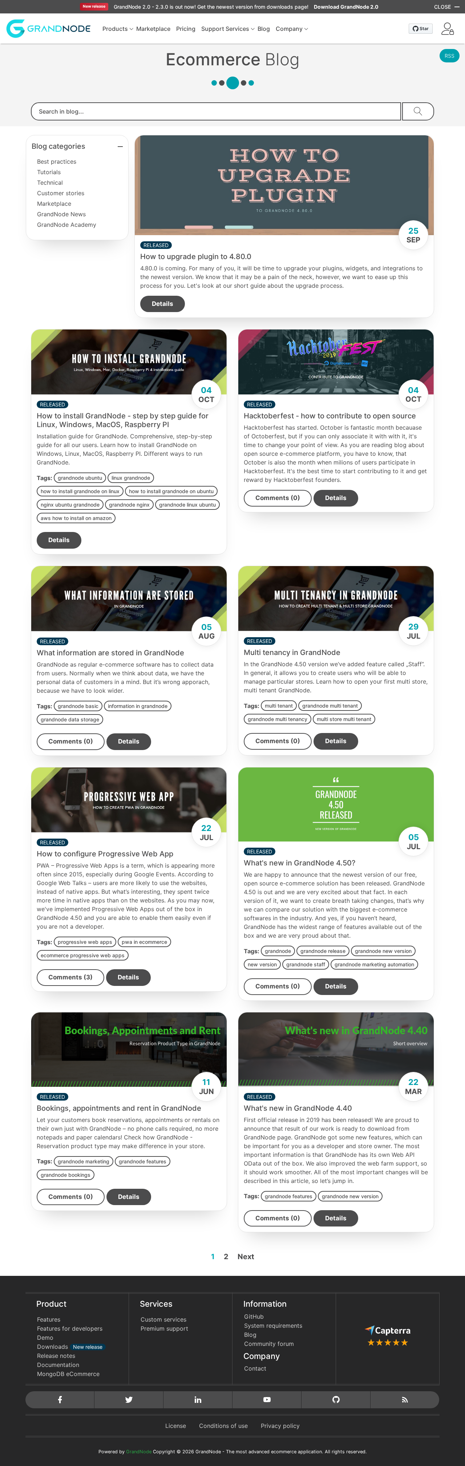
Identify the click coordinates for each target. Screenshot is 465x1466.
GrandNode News (61, 214)
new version (262, 964)
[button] (447, 28)
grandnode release (322, 951)
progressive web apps (85, 942)
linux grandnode (131, 478)
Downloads (69, 1346)
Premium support (164, 1328)
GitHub (254, 1316)
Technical (50, 182)
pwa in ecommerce (144, 942)
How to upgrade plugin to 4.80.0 (195, 256)
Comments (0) (277, 497)
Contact (255, 1368)
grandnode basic (78, 706)
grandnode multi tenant (330, 706)
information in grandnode (137, 706)
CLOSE (442, 7)
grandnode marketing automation (374, 964)
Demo (45, 1337)
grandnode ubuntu (80, 478)
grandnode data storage (70, 719)
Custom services (163, 1319)
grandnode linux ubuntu (187, 504)
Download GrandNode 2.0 (346, 7)
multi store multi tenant (344, 719)
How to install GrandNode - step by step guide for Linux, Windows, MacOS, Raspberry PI (123, 420)
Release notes (56, 1355)
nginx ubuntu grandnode (70, 504)
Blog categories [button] (58, 146)
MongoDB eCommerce (68, 1373)
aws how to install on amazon (76, 518)
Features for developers (69, 1328)
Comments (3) (70, 977)
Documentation (58, 1364)
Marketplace (54, 203)
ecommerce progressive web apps (83, 955)
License (175, 1425)
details (162, 303)
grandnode (278, 951)
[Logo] (48, 28)
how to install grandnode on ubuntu (171, 491)
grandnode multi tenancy (277, 719)
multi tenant (279, 706)
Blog (250, 1334)
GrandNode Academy (66, 224)
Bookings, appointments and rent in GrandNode (119, 1108)
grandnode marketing (83, 1161)
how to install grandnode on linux (80, 491)
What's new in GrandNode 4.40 (298, 1108)
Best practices (56, 161)
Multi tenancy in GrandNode (292, 652)
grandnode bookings (65, 1175)
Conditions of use (223, 1425)
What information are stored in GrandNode (110, 652)
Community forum (269, 1343)
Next (246, 1256)
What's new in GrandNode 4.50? (300, 863)
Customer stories (60, 193)
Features (48, 1319)
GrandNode (138, 1451)
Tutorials (49, 172)
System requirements (273, 1325)
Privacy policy (280, 1425)
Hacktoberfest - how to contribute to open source (330, 415)
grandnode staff (305, 964)
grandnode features (142, 1161)
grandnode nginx (129, 504)
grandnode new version (383, 951)
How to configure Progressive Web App (105, 853)
